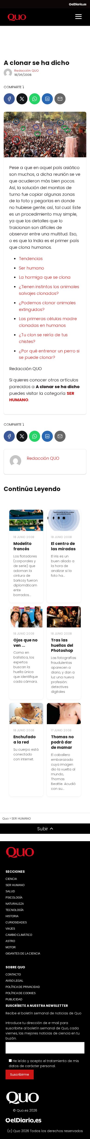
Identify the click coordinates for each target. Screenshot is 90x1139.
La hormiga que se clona (45, 277)
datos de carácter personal (32, 1066)
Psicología (14, 897)
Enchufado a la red (24, 739)
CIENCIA (11, 879)
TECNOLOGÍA (15, 910)
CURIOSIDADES (16, 922)
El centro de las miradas (63, 546)
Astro (10, 941)
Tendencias (31, 258)
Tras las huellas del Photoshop (62, 645)
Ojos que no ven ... (25, 642)
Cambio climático (19, 935)
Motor (11, 947)
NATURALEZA (15, 903)
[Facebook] (9, 98)
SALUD (10, 891)
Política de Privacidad (23, 987)
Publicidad (14, 999)
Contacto (13, 974)
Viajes (10, 928)
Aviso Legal (14, 980)
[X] (21, 98)
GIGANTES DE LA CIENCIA (23, 953)
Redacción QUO (26, 70)
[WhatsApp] (34, 98)
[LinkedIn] (47, 98)
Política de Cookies (21, 993)
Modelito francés (22, 546)
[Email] (60, 98)
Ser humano (31, 268)
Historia (12, 916)
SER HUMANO (15, 885)
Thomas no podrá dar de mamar (62, 742)
